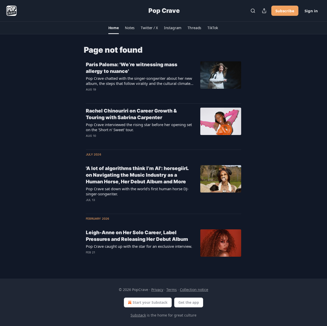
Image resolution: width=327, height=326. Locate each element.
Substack (138, 315)
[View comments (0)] (125, 96)
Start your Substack (150, 302)
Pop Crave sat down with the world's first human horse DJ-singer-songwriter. (137, 191)
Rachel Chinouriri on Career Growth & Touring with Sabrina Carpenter (131, 114)
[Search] (253, 11)
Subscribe (284, 10)
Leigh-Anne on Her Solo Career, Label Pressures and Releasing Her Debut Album (137, 236)
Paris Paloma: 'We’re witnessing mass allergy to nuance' (131, 68)
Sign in (311, 10)
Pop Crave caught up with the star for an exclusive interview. (139, 246)
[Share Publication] (264, 11)
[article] (163, 80)
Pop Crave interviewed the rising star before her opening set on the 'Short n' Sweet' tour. (139, 127)
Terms (171, 289)
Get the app (188, 302)
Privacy (157, 289)
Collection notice (194, 289)
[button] (113, 28)
